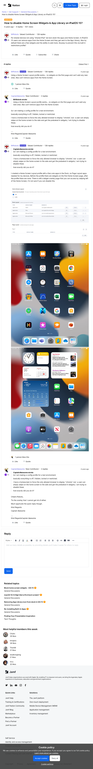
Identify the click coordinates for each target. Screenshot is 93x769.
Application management (39, 710)
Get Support (14, 12)
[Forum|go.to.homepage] (14, 5)
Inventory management (39, 714)
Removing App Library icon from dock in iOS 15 (23, 602)
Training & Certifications (14, 702)
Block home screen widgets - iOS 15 (19, 588)
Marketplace (10, 714)
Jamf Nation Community (14, 706)
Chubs (12, 634)
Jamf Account (10, 725)
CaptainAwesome (18, 96)
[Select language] (60, 5)
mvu (11, 662)
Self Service (10, 738)
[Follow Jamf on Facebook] (25, 685)
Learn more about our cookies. (47, 753)
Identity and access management (18, 742)
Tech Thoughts (10, 619)
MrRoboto (15, 34)
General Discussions (29, 12)
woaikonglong (15, 655)
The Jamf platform (37, 698)
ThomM (13, 648)
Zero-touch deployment (39, 702)
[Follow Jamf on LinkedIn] (11, 685)
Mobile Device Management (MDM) (43, 706)
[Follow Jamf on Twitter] (6, 685)
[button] (4, 6)
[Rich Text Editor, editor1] (46, 555)
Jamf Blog (9, 710)
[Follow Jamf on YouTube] (16, 685)
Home (4, 12)
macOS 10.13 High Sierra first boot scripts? (21, 595)
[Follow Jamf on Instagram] (20, 685)
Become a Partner (12, 717)
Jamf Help (9, 698)
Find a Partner (10, 721)
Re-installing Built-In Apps (15, 609)
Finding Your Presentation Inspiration (19, 616)
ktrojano (13, 641)
